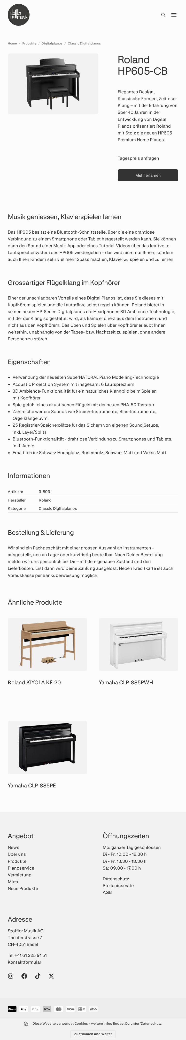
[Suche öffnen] (163, 14)
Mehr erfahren (148, 175)
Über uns (17, 854)
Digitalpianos (52, 43)
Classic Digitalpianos (84, 43)
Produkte (29, 43)
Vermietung (19, 874)
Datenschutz (116, 878)
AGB (107, 892)
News (13, 847)
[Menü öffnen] (174, 14)
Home (12, 43)
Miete (13, 881)
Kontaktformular (24, 962)
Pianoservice (21, 867)
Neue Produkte (23, 888)
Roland (45, 500)
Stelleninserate (118, 885)
